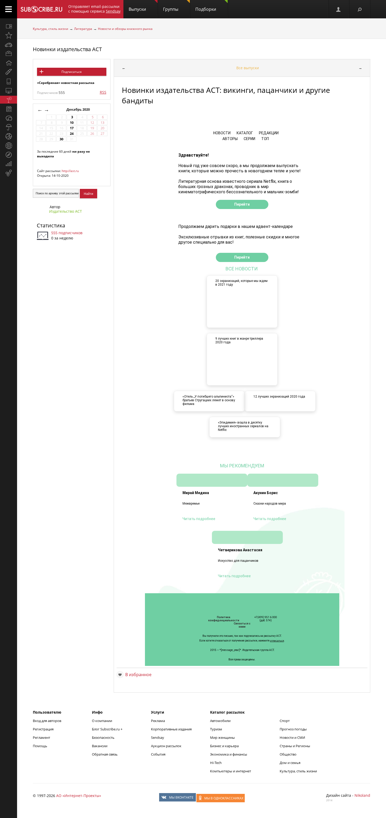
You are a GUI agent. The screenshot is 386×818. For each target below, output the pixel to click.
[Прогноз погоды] (8, 127)
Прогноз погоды (293, 729)
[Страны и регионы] (8, 145)
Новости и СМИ (292, 737)
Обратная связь (105, 754)
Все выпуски (247, 67)
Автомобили (220, 720)
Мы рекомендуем (242, 465)
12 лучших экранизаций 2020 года (279, 396)
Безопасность (103, 737)
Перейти (242, 204)
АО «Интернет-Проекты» (78, 795)
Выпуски (137, 9)
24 (72, 133)
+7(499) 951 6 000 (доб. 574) (265, 619)
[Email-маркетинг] (8, 173)
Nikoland (362, 795)
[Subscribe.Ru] (41, 9)
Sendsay (157, 737)
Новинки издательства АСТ (67, 49)
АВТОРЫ (230, 139)
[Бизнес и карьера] (8, 54)
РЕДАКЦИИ (268, 133)
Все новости (242, 268)
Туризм (216, 729)
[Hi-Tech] (8, 81)
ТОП (264, 139)
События (158, 754)
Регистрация (43, 729)
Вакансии (99, 746)
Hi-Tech (216, 762)
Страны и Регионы (295, 746)
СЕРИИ (249, 139)
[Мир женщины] (8, 72)
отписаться (277, 640)
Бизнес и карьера (224, 746)
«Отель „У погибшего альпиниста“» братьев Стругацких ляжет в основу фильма (208, 400)
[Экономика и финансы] (8, 164)
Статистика (51, 225)
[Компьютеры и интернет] (8, 90)
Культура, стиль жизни (50, 28)
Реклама (158, 720)
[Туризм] (8, 155)
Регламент (41, 737)
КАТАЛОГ (244, 133)
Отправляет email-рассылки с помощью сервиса (94, 9)
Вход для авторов (47, 720)
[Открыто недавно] (8, 35)
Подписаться (71, 71)
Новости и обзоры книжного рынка (125, 28)
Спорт (285, 720)
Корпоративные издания (171, 729)
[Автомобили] (8, 45)
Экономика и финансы (228, 754)
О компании (102, 720)
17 (72, 128)
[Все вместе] (8, 26)
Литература (83, 28)
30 (61, 139)
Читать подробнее (198, 519)
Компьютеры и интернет (230, 771)
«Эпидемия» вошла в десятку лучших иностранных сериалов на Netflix (243, 426)
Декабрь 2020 (78, 109)
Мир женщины (222, 737)
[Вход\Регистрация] (338, 9)
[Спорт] (8, 136)
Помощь (40, 746)
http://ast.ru (70, 171)
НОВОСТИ (222, 133)
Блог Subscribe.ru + (107, 729)
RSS (103, 92)
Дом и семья (290, 762)
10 (72, 122)
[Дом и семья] (8, 63)
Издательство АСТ (65, 211)
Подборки (205, 9)
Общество (288, 754)
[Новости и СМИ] (8, 109)
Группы (170, 9)
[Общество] (8, 118)
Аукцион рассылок (166, 746)
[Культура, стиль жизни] (8, 100)
